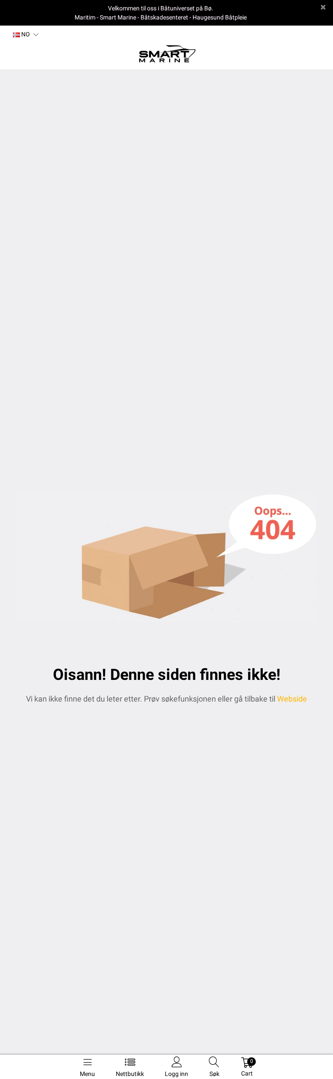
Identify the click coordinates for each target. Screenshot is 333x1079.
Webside (292, 698)
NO (25, 34)
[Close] (323, 7)
